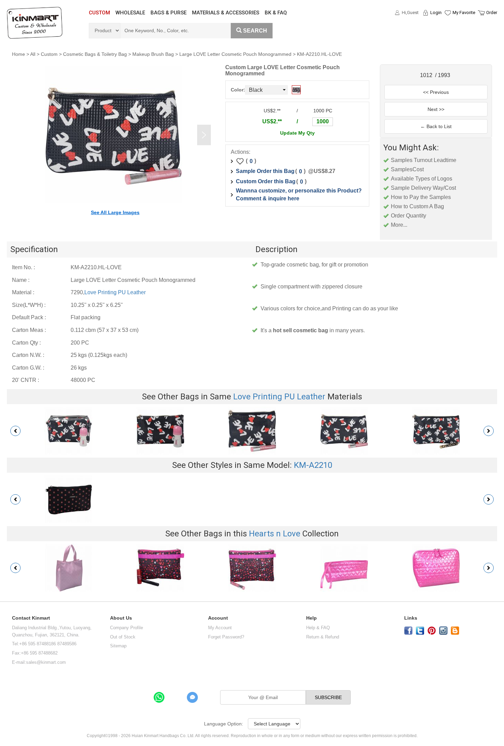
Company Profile (126, 627)
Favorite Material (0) (447, 35)
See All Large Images (115, 212)
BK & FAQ (276, 13)
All (32, 54)
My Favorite (464, 12)
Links (410, 618)
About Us (121, 618)
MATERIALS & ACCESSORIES (225, 13)
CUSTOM (99, 13)
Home (18, 54)
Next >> (436, 109)
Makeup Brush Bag (153, 54)
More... (399, 225)
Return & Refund (322, 636)
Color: (238, 89)
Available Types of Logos (421, 179)
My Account (220, 627)
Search (255, 31)
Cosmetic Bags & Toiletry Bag (95, 54)
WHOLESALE (130, 13)
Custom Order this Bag (266, 181)
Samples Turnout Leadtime (423, 160)
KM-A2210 (313, 465)
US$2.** (272, 121)
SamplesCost (407, 169)
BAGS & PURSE (169, 13)
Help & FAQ (318, 627)
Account (218, 618)
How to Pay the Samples (421, 197)
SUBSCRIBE (328, 697)
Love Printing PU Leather (115, 292)
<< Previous (436, 92)
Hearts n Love (274, 533)
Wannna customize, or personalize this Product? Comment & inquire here (299, 194)
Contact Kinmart (31, 618)
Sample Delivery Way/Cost (423, 188)
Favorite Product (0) (447, 25)
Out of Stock (122, 636)
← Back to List (436, 126)
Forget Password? (226, 636)
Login (436, 12)
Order (491, 12)
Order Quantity (408, 216)
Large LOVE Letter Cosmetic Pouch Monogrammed (235, 54)
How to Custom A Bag (417, 206)
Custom (49, 54)
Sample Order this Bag (265, 171)
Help (311, 618)
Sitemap (118, 645)
